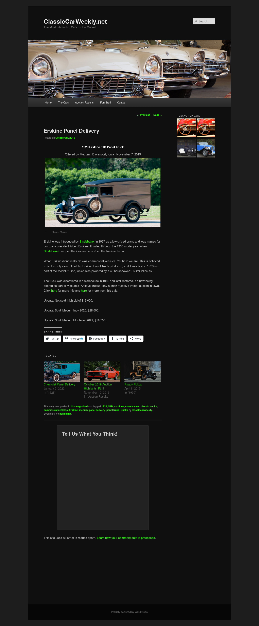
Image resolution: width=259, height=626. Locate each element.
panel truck (112, 410)
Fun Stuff (105, 102)
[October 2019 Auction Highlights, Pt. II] (102, 371)
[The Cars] (206, 128)
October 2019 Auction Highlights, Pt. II (98, 386)
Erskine (73, 410)
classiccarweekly (142, 410)
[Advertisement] (129, 573)
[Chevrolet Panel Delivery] (62, 371)
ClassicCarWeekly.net (75, 21)
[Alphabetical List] (186, 128)
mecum (83, 410)
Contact (121, 102)
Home (48, 102)
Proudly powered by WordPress (129, 612)
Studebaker (87, 241)
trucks (124, 410)
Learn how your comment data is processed (126, 537)
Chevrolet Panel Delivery (59, 384)
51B (110, 406)
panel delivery (97, 410)
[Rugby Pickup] (142, 371)
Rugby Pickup (133, 384)
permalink (65, 413)
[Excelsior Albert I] (186, 149)
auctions (119, 406)
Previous (143, 115)
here (54, 290)
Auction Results (84, 102)
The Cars (63, 102)
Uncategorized (79, 406)
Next (157, 115)
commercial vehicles (56, 410)
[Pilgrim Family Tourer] (206, 149)
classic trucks (149, 406)
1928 (104, 406)
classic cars (132, 406)
